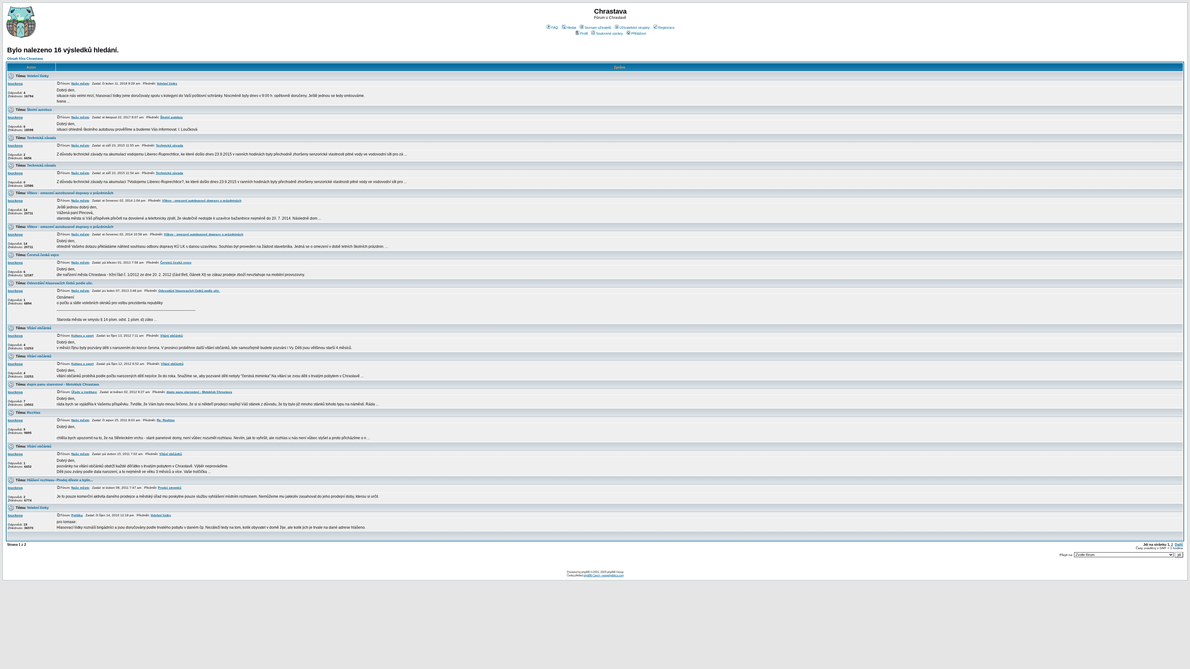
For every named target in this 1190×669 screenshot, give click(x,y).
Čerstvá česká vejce (43, 255)
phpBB (585, 572)
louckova (15, 83)
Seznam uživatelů (597, 27)
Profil (584, 33)
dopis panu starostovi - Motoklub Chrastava (63, 384)
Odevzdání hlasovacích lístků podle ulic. (60, 283)
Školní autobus (39, 110)
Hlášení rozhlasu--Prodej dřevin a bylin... (60, 480)
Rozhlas (33, 412)
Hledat (571, 27)
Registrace (666, 27)
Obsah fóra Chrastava (25, 58)
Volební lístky (38, 76)
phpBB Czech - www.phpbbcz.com (604, 575)
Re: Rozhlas (166, 420)
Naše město (80, 83)
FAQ (554, 27)
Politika (77, 515)
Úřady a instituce (84, 392)
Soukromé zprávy (609, 33)
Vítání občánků (39, 328)
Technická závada (41, 138)
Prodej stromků (169, 487)
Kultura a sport (82, 335)
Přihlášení (638, 33)
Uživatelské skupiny (634, 27)
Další (1179, 544)
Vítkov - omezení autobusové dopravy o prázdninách (70, 193)
